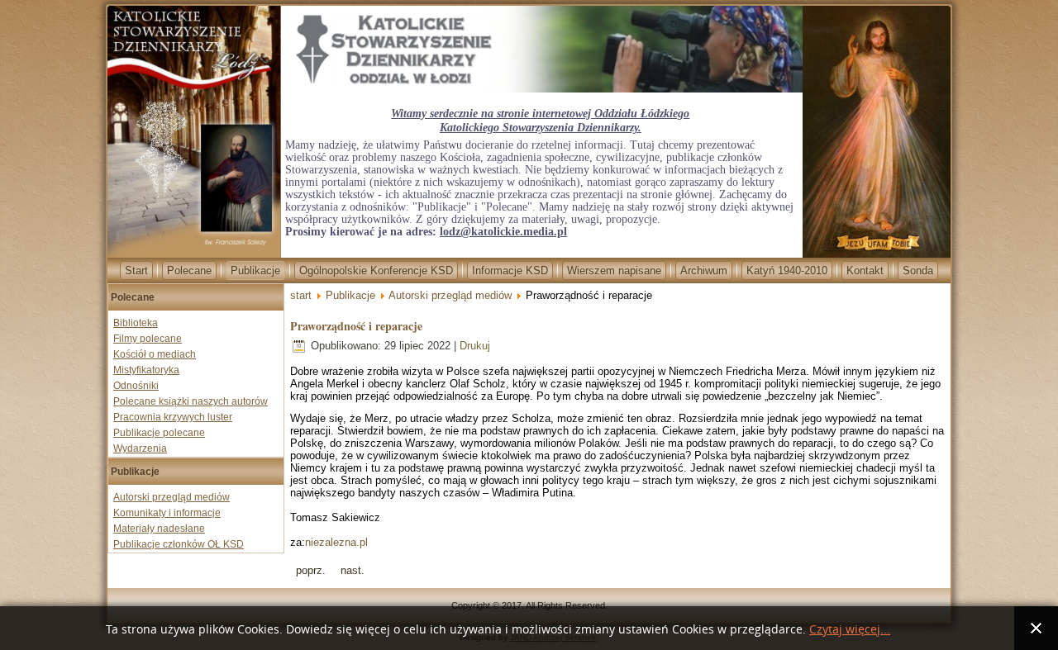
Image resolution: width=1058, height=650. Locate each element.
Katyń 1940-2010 (786, 270)
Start (136, 270)
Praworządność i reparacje (356, 325)
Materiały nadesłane (159, 528)
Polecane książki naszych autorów (190, 401)
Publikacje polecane (159, 433)
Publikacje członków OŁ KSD (178, 544)
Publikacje (255, 270)
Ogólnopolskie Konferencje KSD (376, 270)
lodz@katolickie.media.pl (503, 231)
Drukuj (475, 345)
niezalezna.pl (336, 542)
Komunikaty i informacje (167, 513)
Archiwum (703, 270)
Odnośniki (136, 385)
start (301, 295)
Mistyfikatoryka (146, 370)
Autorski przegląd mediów (171, 497)
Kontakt (865, 270)
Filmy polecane (147, 338)
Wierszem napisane (614, 270)
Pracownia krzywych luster (172, 417)
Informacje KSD (510, 270)
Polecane (189, 270)
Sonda (918, 270)
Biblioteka (135, 323)
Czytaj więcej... (849, 630)
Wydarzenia (140, 448)
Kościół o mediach (154, 354)
